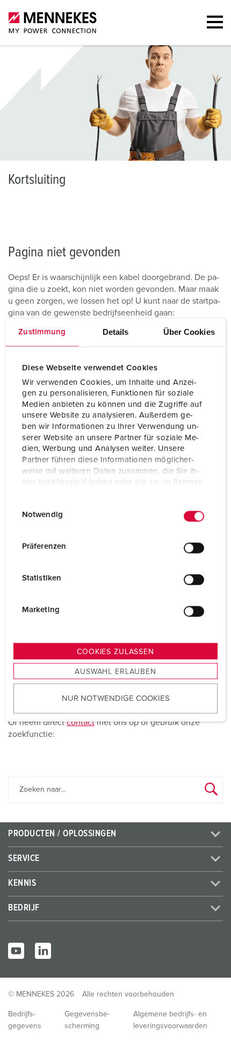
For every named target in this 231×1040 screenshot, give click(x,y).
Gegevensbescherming (87, 1020)
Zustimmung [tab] (42, 332)
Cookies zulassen (115, 652)
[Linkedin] (43, 951)
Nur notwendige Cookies (116, 698)
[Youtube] (16, 951)
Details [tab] (116, 331)
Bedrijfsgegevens (24, 1020)
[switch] (194, 547)
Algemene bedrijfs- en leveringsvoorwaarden (170, 1020)
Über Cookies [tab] (189, 331)
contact (81, 722)
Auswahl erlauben (115, 672)
